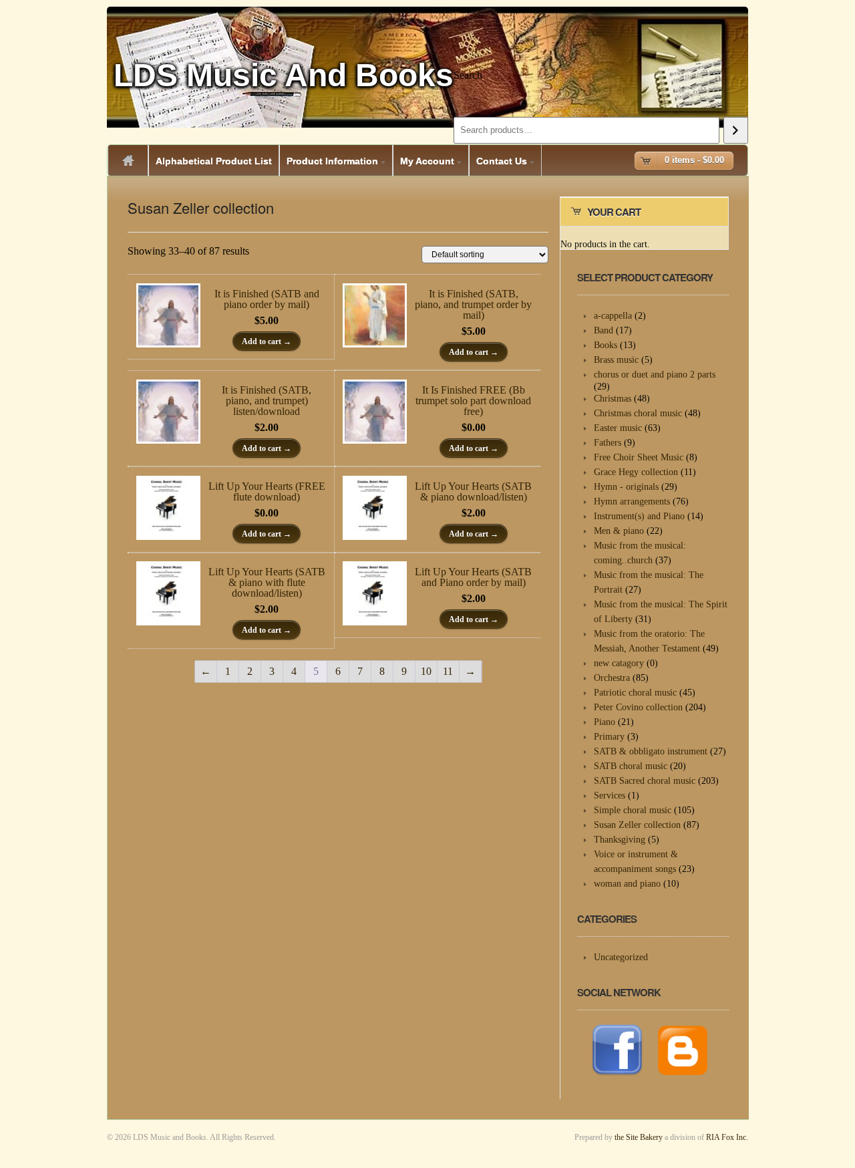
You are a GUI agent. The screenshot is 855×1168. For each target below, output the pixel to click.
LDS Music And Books (284, 75)
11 (448, 671)
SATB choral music (630, 766)
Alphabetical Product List (214, 161)
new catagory (619, 663)
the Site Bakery (639, 1137)
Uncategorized (621, 957)
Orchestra (612, 678)
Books (605, 345)
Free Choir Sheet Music (638, 457)
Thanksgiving (619, 840)
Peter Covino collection (638, 707)
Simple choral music (632, 810)
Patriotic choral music (635, 693)
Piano (604, 722)
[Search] (735, 130)
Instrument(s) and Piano (639, 516)
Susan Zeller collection (637, 825)
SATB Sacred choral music (644, 781)
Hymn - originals (626, 487)
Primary (609, 737)
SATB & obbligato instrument (650, 751)
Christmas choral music (638, 413)
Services (609, 795)
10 (426, 671)
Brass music (616, 360)
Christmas (612, 399)
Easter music (618, 428)
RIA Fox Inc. (727, 1137)
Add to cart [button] (261, 341)
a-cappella (613, 316)
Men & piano (619, 531)
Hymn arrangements (632, 501)
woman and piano (627, 884)
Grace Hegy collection (636, 472)
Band (603, 330)
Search (468, 75)
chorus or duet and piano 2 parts (654, 375)
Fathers (607, 443)
